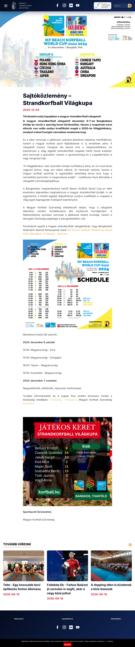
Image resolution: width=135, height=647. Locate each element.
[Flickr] (71, 5)
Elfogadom (67, 644)
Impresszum (18, 619)
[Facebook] (57, 5)
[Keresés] (130, 6)
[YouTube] (78, 5)
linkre (106, 641)
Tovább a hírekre (113, 544)
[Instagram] (64, 5)
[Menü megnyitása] (5, 5)
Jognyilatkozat (67, 619)
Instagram (71, 399)
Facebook (55, 399)
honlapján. (29, 403)
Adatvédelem (116, 619)
